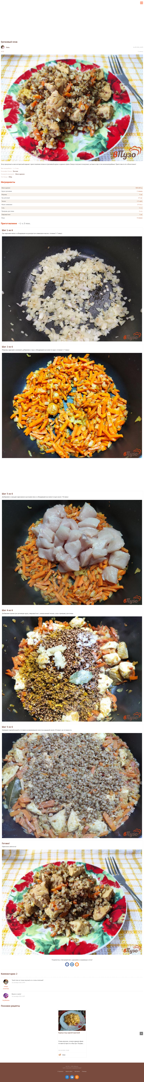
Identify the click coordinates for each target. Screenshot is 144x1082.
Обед (10, 177)
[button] (67, 964)
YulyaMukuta (5, 1000)
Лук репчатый (6, 198)
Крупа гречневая (7, 191)
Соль (3, 208)
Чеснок (4, 201)
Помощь (84, 1071)
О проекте (60, 1071)
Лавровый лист (6, 214)
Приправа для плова (8, 211)
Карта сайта (69, 1071)
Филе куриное (20, 174)
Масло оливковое (7, 204)
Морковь (4, 194)
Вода (3, 218)
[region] (72, 21)
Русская (15, 171)
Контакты (77, 1071)
